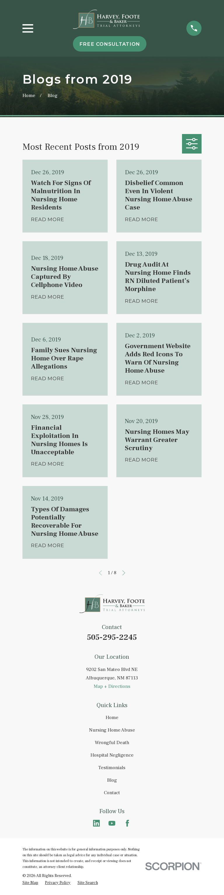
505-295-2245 (112, 637)
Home (112, 717)
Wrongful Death (112, 742)
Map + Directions (112, 686)
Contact (112, 793)
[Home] (106, 19)
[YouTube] (111, 823)
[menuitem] (30, 882)
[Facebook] (127, 823)
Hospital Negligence (112, 755)
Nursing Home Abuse (112, 730)
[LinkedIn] (96, 823)
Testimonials (111, 767)
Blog (112, 780)
